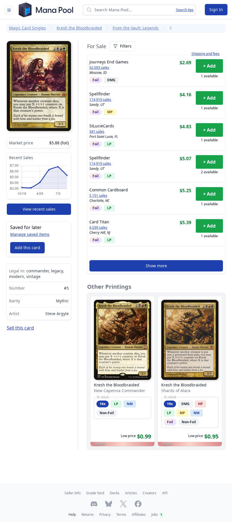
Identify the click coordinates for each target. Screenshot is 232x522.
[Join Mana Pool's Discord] (94, 503)
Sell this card (20, 328)
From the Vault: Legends (136, 28)
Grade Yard (95, 493)
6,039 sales (98, 227)
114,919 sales (100, 99)
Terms (121, 514)
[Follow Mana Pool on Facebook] (138, 503)
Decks (114, 493)
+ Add (209, 66)
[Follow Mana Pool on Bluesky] (108, 503)
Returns (87, 514)
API (164, 493)
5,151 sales (98, 195)
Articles (131, 493)
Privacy (105, 514)
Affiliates (139, 514)
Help (72, 514)
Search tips (185, 10)
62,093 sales (99, 67)
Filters (126, 46)
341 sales (96, 131)
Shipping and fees (206, 54)
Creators (149, 493)
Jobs (156, 514)
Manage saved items (30, 234)
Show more (156, 265)
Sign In (216, 9)
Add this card (27, 247)
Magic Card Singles (27, 28)
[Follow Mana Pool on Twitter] (123, 503)
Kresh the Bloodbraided (79, 28)
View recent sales (39, 209)
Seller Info (73, 493)
